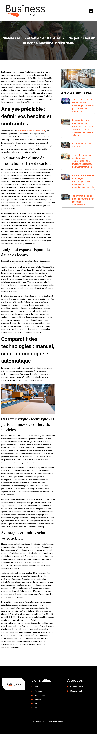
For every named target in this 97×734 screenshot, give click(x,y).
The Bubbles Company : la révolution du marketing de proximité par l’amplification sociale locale (83, 105)
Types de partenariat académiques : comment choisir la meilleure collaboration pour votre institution (83, 161)
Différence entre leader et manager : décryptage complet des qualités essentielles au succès (83, 181)
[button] (91, 11)
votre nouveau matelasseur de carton (31, 131)
